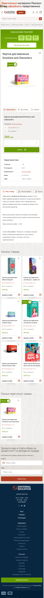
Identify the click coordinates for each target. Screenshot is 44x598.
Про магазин (21, 535)
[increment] (37, 142)
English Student (26, 171)
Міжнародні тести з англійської (22, 574)
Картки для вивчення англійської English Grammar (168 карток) (31, 322)
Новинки (22, 514)
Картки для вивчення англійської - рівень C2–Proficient (32, 279)
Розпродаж (22, 518)
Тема (2, 468)
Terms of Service (21, 587)
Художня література (22, 560)
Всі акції (21, 532)
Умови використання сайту (22, 537)
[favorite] (40, 53)
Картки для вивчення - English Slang (10, 322)
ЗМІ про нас (21, 543)
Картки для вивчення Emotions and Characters (10, 420)
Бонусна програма (21, 529)
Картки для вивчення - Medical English (10, 279)
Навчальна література (17, 24)
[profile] (33, 12)
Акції (21, 511)
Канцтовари (21, 569)
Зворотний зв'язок (22, 580)
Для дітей (22, 566)
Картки (27, 24)
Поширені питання (21, 549)
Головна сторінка (5, 24)
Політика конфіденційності (22, 540)
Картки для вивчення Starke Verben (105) (9, 364)
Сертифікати (21, 571)
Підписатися (21, 479)
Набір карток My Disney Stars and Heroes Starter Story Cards (32, 365)
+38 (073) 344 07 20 (22, 494)
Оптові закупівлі (22, 526)
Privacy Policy (37, 585)
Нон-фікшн (22, 563)
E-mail (3, 458)
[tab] (23, 109)
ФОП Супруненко (17, 124)
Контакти (21, 546)
